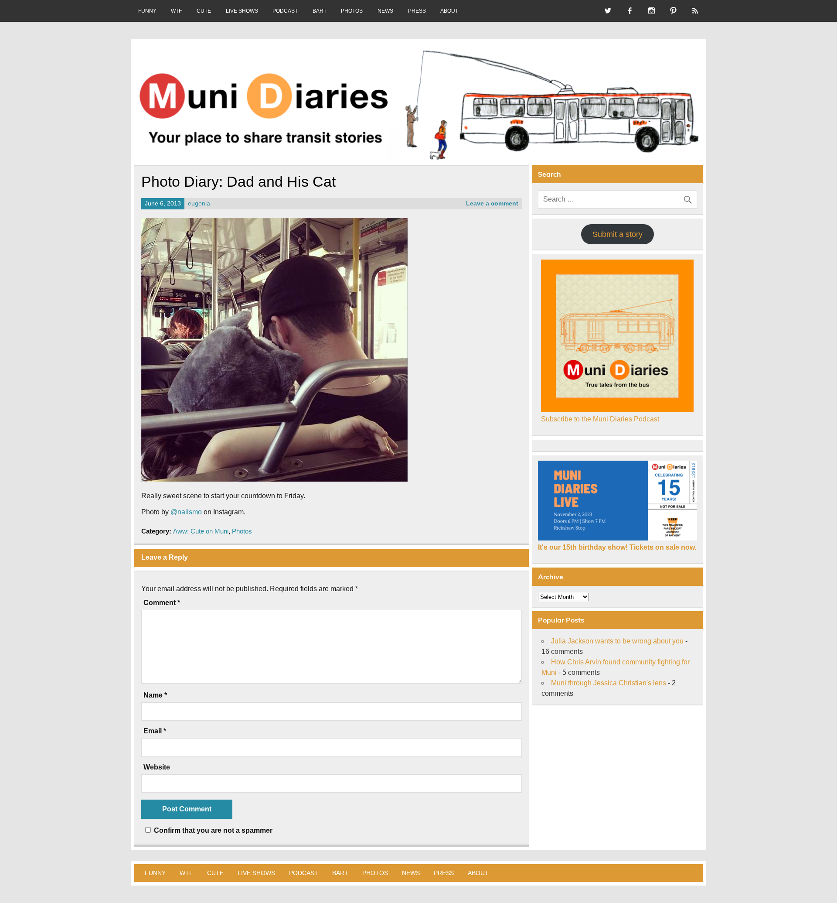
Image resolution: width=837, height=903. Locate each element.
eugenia (199, 203)
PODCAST (285, 11)
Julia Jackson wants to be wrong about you (617, 641)
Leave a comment (492, 203)
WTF (176, 11)
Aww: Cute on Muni (200, 531)
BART (320, 11)
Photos (242, 531)
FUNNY (147, 11)
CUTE (204, 11)
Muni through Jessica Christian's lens (608, 683)
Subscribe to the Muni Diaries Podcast (600, 419)
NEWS (385, 11)
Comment (161, 602)
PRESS (417, 11)
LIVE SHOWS (242, 11)
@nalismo (186, 512)
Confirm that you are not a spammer (212, 830)
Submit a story (617, 234)
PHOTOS (352, 11)
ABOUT (449, 11)
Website (156, 767)
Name (155, 695)
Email (154, 731)
